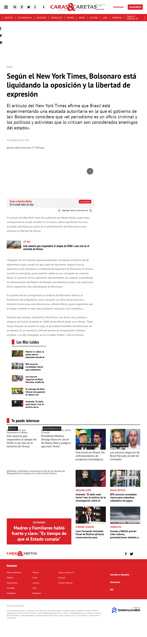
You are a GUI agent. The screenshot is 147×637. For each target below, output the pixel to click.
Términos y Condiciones (15, 606)
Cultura (93, 18)
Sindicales (56, 18)
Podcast (61, 577)
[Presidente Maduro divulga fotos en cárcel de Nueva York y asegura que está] (56, 432)
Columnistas (25, 18)
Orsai (82, 18)
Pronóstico (115, 527)
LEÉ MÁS (27, 241)
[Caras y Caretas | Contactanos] (137, 553)
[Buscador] (15, 7)
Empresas (117, 18)
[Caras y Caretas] (22, 555)
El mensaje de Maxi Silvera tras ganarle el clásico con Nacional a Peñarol (35, 393)
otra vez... (13, 428)
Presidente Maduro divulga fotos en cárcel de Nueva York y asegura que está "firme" (56, 441)
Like (105, 18)
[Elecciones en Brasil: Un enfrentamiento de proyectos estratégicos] (91, 448)
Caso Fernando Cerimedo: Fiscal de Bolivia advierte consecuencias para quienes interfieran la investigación (90, 537)
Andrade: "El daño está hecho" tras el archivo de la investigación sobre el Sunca (35, 407)
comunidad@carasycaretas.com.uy (50, 613)
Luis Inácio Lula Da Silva (87, 444)
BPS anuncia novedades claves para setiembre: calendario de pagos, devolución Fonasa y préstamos (35, 371)
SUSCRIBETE (135, 7)
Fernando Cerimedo (120, 444)
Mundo (70, 18)
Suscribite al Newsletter (119, 574)
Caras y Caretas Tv (132, 17)
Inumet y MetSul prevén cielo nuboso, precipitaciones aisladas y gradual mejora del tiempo (125, 535)
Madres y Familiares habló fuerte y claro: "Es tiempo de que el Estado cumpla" (39, 533)
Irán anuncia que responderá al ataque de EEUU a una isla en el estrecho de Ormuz (56, 247)
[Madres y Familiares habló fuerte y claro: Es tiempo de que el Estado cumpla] (39, 494)
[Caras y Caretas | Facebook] (22, 7)
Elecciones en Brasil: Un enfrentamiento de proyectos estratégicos (90, 456)
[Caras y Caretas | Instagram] (35, 7)
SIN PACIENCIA (39, 522)
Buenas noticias (118, 490)
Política (9, 18)
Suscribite (85, 201)
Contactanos (115, 582)
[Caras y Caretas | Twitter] (28, 7)
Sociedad (41, 18)
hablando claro (83, 490)
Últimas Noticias (14, 572)
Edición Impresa (65, 583)
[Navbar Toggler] (8, 7)
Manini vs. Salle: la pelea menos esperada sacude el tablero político (35, 355)
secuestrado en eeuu (52, 428)
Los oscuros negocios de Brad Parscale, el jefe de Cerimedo (35, 380)
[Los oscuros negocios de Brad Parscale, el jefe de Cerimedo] (125, 448)
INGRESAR (118, 7)
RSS (111, 589)
